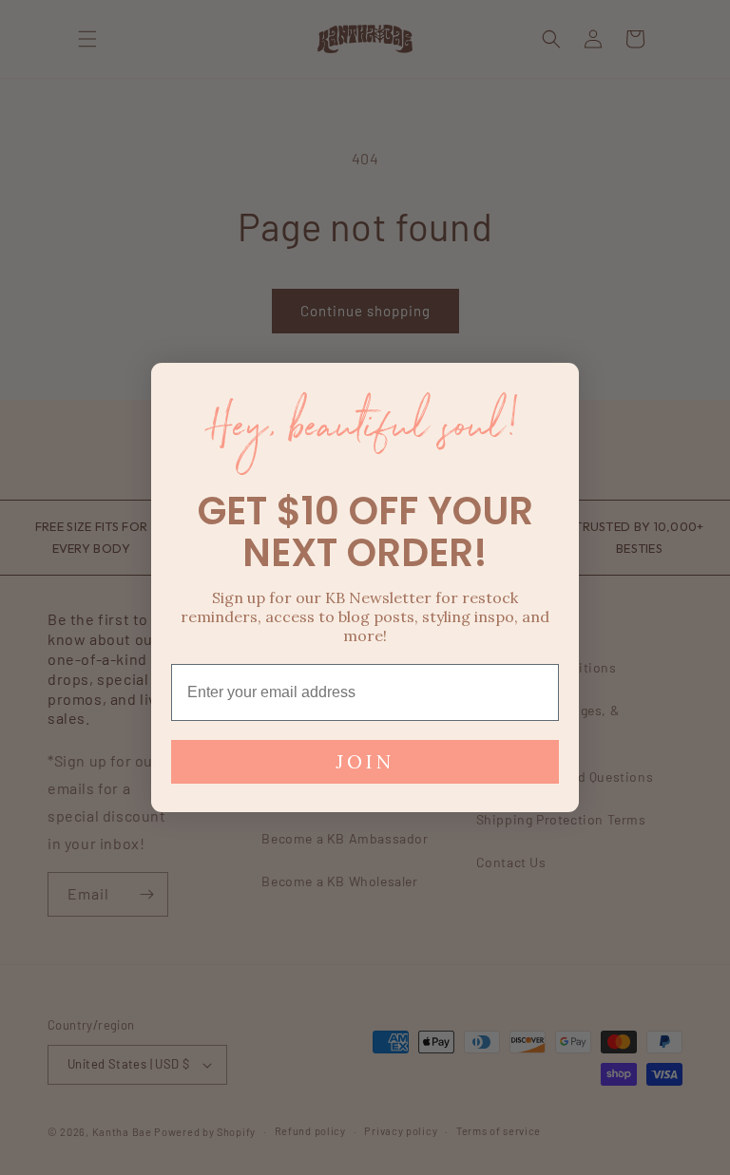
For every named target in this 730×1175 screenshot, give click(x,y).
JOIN (365, 761)
